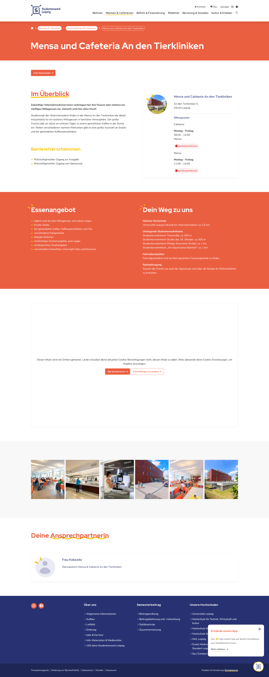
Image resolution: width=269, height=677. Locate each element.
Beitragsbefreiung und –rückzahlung (159, 619)
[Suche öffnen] (236, 13)
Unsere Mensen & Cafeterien (82, 28)
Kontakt (225, 6)
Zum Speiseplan (41, 73)
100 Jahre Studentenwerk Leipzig (105, 645)
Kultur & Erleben (222, 13)
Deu (215, 6)
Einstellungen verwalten (146, 371)
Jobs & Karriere (94, 635)
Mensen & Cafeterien (119, 13)
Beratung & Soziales (195, 13)
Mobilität (173, 13)
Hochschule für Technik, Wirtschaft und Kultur (214, 621)
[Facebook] (237, 7)
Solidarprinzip (147, 624)
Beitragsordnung (148, 614)
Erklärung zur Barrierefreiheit (65, 670)
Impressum (111, 670)
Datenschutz (87, 670)
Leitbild (90, 624)
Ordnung (91, 629)
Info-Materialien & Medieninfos (104, 640)
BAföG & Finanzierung (151, 13)
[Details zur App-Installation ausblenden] (258, 666)
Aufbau (90, 619)
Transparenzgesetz (40, 670)
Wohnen (97, 13)
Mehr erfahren (218, 649)
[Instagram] (232, 7)
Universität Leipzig (202, 614)
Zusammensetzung (150, 629)
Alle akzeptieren (116, 371)
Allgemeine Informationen (101, 614)
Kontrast (201, 6)
